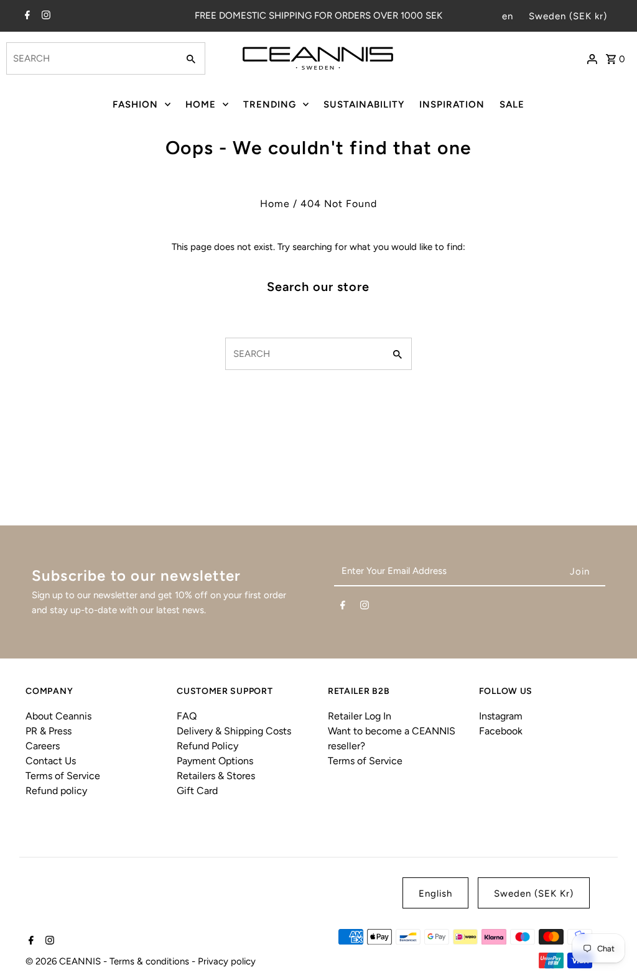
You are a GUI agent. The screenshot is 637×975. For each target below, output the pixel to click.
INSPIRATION (452, 104)
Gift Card (197, 791)
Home (275, 204)
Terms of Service (63, 776)
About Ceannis (58, 716)
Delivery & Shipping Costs (234, 731)
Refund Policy (207, 746)
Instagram (501, 716)
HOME (200, 104)
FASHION (135, 104)
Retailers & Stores (216, 776)
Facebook (501, 731)
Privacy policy (227, 961)
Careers (43, 746)
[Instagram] (44, 16)
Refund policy (56, 791)
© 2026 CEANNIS (64, 961)
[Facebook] (26, 16)
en (507, 16)
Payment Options (215, 761)
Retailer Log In (359, 716)
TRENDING (269, 104)
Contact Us (51, 761)
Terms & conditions (150, 961)
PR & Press (49, 731)
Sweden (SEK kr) (568, 16)
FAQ (187, 716)
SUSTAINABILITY (363, 104)
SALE (512, 104)
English (435, 893)
